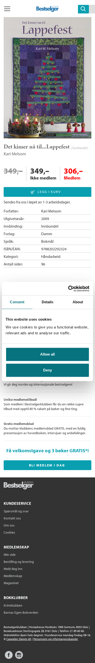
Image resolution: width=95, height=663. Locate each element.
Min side (10, 554)
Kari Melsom (15, 154)
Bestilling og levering (19, 561)
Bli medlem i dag (47, 465)
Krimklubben (13, 605)
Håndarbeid (50, 256)
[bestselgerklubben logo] (18, 485)
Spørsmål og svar (16, 511)
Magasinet (11, 583)
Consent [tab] (17, 302)
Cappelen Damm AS (18, 639)
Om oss (9, 525)
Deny (47, 370)
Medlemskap (13, 576)
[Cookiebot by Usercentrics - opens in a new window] (68, 288)
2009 (45, 218)
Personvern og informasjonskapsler (55, 639)
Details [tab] (48, 302)
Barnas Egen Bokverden (21, 612)
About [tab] (78, 302)
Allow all (47, 354)
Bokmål (47, 241)
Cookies (9, 532)
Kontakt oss (12, 518)
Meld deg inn (13, 569)
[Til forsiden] (47, 10)
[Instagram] (19, 657)
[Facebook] (9, 657)
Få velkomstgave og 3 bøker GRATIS (45, 450)
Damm (46, 233)
